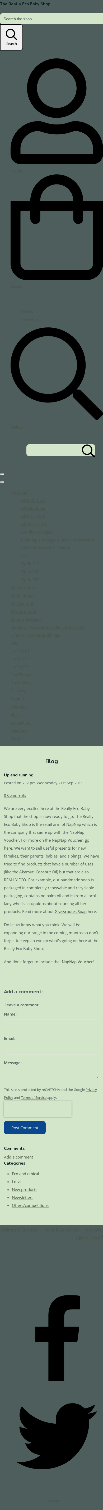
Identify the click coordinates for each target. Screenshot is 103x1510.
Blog (15, 714)
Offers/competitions (30, 1205)
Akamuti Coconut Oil (38, 871)
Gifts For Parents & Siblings (46, 547)
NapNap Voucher (77, 961)
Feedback (19, 730)
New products (24, 1189)
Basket (27, 311)
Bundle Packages (36, 532)
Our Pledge (21, 674)
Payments (20, 706)
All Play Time (33, 516)
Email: (9, 1038)
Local (16, 1181)
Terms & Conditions (61, 1229)
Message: (13, 1062)
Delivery (18, 690)
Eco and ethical (25, 1173)
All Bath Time (33, 500)
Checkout (29, 319)
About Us (19, 698)
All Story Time (33, 524)
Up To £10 (30, 563)
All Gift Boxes (33, 508)
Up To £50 (30, 579)
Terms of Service (33, 1097)
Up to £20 (30, 571)
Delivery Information (21, 1229)
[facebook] (57, 1386)
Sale (25, 555)
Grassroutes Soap (71, 911)
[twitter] (57, 1481)
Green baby (21, 682)
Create (54, 1500)
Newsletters (22, 1197)
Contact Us (20, 722)
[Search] (88, 450)
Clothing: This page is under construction (58, 540)
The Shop (19, 492)
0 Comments (15, 795)
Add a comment (18, 1157)
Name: (10, 1014)
